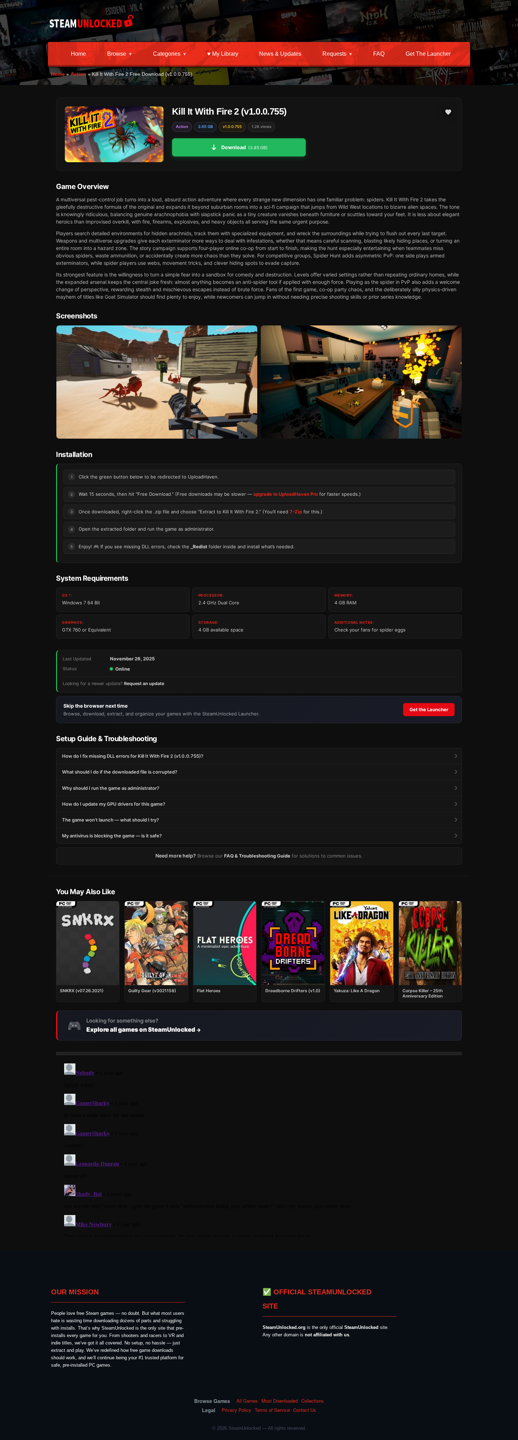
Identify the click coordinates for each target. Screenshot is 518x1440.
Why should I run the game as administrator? (110, 788)
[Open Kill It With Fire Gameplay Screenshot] (361, 382)
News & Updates (280, 54)
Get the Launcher (428, 54)
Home (78, 54)
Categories (166, 54)
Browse (116, 54)
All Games (247, 1401)
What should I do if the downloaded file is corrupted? (119, 772)
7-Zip (296, 511)
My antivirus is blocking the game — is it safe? (112, 835)
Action (78, 74)
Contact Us (304, 1410)
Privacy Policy (236, 1410)
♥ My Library (222, 54)
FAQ (378, 54)
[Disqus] (259, 1149)
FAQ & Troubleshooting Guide (257, 856)
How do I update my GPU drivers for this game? (113, 804)
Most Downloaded (279, 1401)
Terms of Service (272, 1410)
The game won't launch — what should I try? (110, 820)
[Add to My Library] (448, 112)
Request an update (144, 683)
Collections (312, 1401)
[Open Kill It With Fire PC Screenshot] (157, 382)
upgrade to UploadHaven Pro (285, 494)
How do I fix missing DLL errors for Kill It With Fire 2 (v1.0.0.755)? (132, 756)
